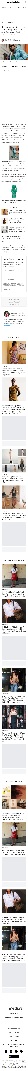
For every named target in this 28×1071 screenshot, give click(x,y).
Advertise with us (14, 1028)
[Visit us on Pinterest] (21, 1051)
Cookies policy (14, 1036)
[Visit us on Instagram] (11, 1051)
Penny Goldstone (10, 39)
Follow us (16, 66)
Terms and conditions (14, 1025)
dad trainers (8, 181)
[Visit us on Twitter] (6, 1051)
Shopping (11, 22)
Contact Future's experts (14, 1017)
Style (3, 22)
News (18, 40)
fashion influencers (12, 133)
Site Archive (14, 1013)
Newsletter (24, 66)
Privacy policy (14, 1032)
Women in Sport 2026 (15, 8)
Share (5, 66)
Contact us (14, 1021)
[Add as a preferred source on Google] (14, 1056)
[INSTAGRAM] (23, 313)
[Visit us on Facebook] (16, 1051)
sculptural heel (5, 239)
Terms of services (19, 283)
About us (14, 1040)
